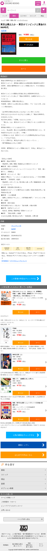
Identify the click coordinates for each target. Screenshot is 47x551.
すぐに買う (23, 60)
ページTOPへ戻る (23, 519)
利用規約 (5, 545)
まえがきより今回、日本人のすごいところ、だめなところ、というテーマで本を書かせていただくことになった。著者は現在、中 (23, 320)
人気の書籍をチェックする (23, 435)
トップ (4, 16)
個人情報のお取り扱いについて (17, 545)
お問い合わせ (5, 510)
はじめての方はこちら (23, 455)
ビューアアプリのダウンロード (12, 506)
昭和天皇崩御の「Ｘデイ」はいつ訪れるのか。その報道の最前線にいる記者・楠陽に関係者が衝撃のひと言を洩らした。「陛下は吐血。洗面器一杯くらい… (23, 349)
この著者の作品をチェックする (23, 279)
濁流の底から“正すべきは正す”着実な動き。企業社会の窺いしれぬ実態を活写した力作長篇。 (23, 398)
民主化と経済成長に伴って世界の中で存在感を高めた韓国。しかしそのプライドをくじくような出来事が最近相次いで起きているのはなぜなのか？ (23, 425)
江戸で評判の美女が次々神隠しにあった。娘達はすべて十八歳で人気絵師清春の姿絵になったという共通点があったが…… (23, 374)
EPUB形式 (5, 261)
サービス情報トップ (8, 497)
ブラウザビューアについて (18, 261)
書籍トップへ (23, 445)
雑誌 (42, 16)
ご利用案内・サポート (8, 502)
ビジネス (23, 16)
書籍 (14, 16)
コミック (33, 16)
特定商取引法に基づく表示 (29, 545)
